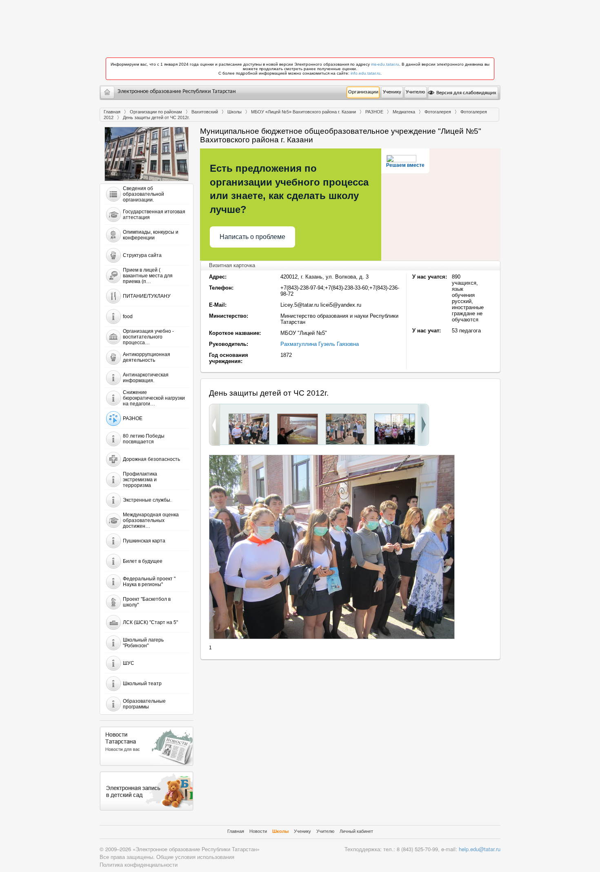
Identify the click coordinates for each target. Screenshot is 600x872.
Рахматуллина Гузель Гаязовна (319, 344)
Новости (258, 831)
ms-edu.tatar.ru (385, 64)
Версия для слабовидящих (465, 92)
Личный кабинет (356, 831)
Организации (363, 92)
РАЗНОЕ (374, 111)
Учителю (415, 92)
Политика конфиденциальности (139, 864)
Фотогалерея (437, 111)
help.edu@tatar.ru (479, 849)
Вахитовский (204, 111)
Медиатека (404, 111)
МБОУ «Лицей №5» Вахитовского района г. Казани (303, 111)
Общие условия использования (195, 857)
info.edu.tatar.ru (365, 73)
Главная (112, 111)
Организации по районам (156, 111)
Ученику (392, 92)
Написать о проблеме (252, 236)
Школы (234, 111)
